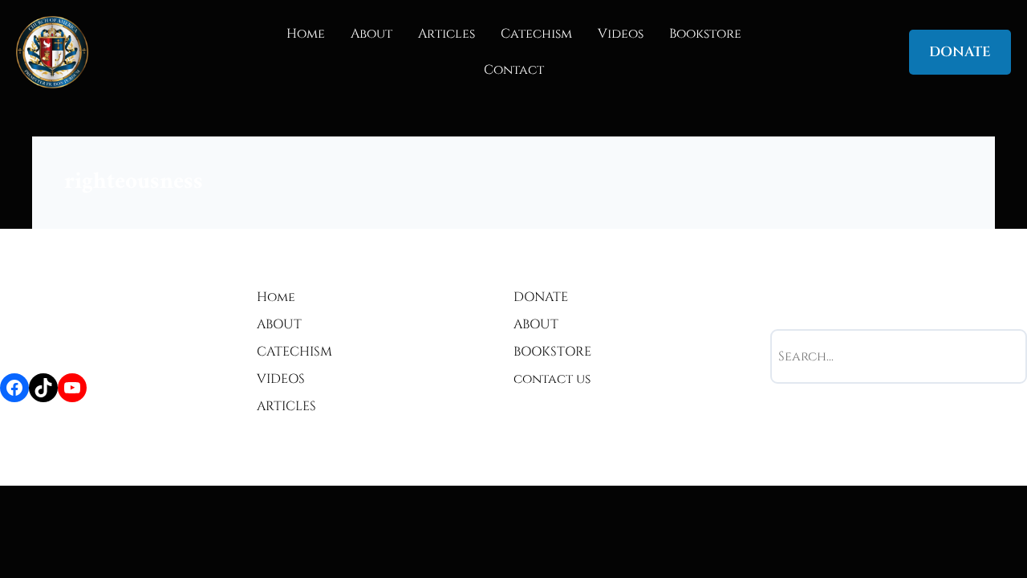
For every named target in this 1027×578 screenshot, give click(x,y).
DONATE (960, 52)
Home (305, 34)
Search (975, 356)
